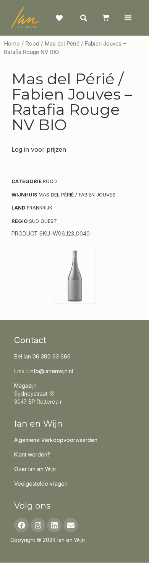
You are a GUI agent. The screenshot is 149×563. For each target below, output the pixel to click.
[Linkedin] (54, 525)
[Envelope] (70, 525)
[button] (128, 17)
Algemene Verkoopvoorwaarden (55, 440)
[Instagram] (38, 525)
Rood (32, 43)
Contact (30, 340)
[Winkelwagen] (105, 17)
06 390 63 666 (51, 356)
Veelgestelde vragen (41, 483)
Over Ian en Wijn (35, 469)
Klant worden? (32, 454)
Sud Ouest (43, 221)
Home (12, 43)
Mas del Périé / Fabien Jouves (77, 194)
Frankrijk (39, 208)
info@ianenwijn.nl (51, 371)
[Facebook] (21, 525)
